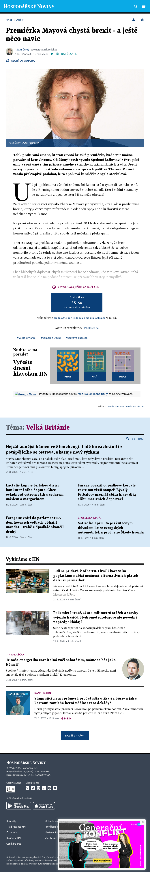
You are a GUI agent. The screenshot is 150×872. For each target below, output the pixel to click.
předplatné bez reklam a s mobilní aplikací (79, 317)
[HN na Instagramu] (38, 788)
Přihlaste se (91, 327)
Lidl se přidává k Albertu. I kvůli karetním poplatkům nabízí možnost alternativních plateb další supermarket (95, 576)
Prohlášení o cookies (56, 827)
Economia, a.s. (30, 768)
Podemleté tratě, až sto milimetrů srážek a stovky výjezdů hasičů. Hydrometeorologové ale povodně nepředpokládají (95, 617)
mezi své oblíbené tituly (93, 393)
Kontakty (11, 821)
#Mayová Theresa (76, 337)
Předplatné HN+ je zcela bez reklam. (126, 406)
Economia (11, 832)
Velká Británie (48, 428)
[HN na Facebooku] (33, 788)
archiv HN (34, 143)
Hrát (68, 376)
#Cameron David (51, 337)
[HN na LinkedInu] (44, 788)
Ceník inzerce (13, 844)
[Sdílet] (133, 20)
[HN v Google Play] (18, 805)
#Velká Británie (26, 337)
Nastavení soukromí (56, 832)
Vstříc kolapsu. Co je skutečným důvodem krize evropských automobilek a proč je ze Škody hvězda (111, 528)
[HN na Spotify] (49, 788)
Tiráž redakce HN (16, 827)
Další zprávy (75, 735)
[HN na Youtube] (55, 788)
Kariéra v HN (13, 838)
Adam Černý (22, 49)
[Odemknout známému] (142, 20)
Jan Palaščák (15, 654)
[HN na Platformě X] (27, 788)
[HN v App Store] (44, 805)
